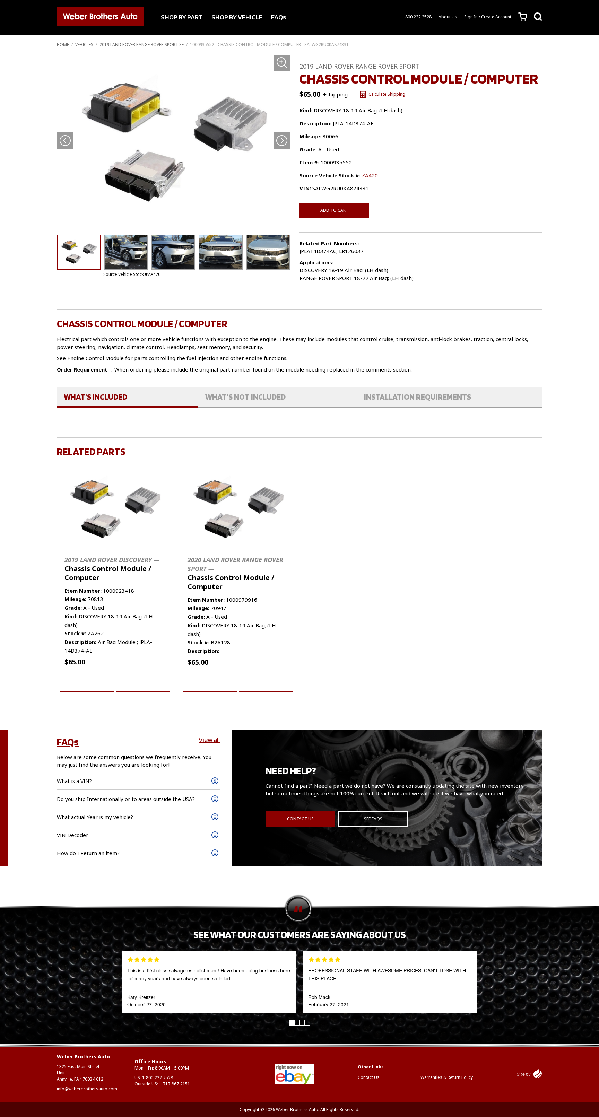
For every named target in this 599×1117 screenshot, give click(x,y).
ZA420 (370, 175)
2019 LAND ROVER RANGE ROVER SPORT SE (141, 44)
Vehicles (84, 44)
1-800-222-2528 (157, 1078)
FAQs (278, 17)
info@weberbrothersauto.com (87, 1089)
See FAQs (373, 819)
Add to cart (334, 210)
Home (63, 44)
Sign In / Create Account (487, 17)
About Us (448, 17)
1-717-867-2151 (174, 1084)
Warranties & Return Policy (446, 1077)
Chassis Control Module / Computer (111, 569)
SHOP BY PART (182, 17)
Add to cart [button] (87, 684)
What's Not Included (245, 397)
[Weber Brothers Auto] (100, 17)
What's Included (95, 397)
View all (209, 739)
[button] (282, 140)
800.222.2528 (418, 17)
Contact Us (300, 819)
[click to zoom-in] (173, 142)
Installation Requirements (417, 397)
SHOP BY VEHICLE (236, 17)
